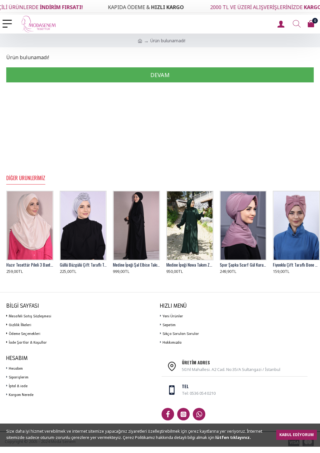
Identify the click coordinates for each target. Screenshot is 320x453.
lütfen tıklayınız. (233, 437)
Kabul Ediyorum (296, 434)
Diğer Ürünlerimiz (25, 178)
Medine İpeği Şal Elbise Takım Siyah (136, 265)
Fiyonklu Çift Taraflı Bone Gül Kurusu (296, 265)
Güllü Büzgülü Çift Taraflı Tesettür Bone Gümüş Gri (83, 265)
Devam (160, 75)
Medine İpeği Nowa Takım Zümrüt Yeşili (189, 265)
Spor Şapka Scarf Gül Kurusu (243, 265)
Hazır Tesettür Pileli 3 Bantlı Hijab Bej (29, 265)
